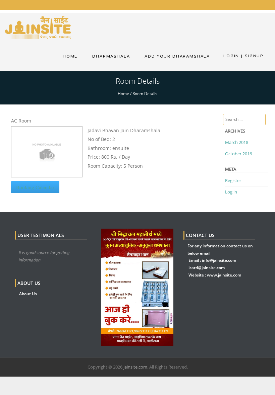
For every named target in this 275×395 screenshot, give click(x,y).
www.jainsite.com (224, 275)
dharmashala (111, 56)
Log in (231, 192)
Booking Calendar (35, 187)
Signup (252, 56)
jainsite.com (135, 367)
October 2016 (238, 154)
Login (231, 56)
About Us (28, 294)
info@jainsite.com (219, 260)
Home (70, 56)
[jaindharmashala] (38, 26)
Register (233, 180)
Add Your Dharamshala (177, 56)
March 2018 (236, 142)
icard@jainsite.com (206, 267)
